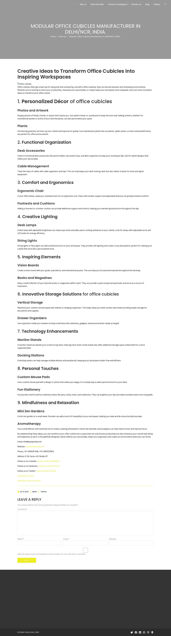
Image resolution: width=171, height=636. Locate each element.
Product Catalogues (117, 4)
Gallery (157, 4)
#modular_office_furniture (29, 480)
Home (53, 36)
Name (20, 539)
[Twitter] (132, 632)
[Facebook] (136, 632)
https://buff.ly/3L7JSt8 (46, 471)
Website (112, 539)
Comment (22, 509)
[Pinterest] (148, 632)
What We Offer (97, 4)
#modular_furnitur (25, 476)
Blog (147, 4)
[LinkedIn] (140, 632)
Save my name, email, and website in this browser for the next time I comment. (51, 554)
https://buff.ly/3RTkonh (49, 466)
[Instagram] (144, 632)
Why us (83, 4)
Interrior (62, 36)
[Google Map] (152, 632)
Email (66, 539)
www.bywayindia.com (35, 446)
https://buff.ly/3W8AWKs (49, 461)
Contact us (136, 4)
